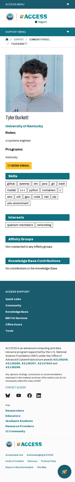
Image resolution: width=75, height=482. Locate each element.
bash (62, 183)
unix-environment (18, 203)
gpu (27, 196)
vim (35, 183)
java (44, 183)
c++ (22, 190)
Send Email (20, 165)
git (53, 183)
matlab (11, 190)
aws (9, 196)
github (11, 183)
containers (49, 190)
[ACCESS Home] (6, 39)
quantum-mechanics (20, 225)
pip (54, 196)
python (33, 190)
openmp (24, 183)
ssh (18, 196)
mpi (46, 196)
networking (44, 225)
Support (19, 39)
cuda (37, 196)
